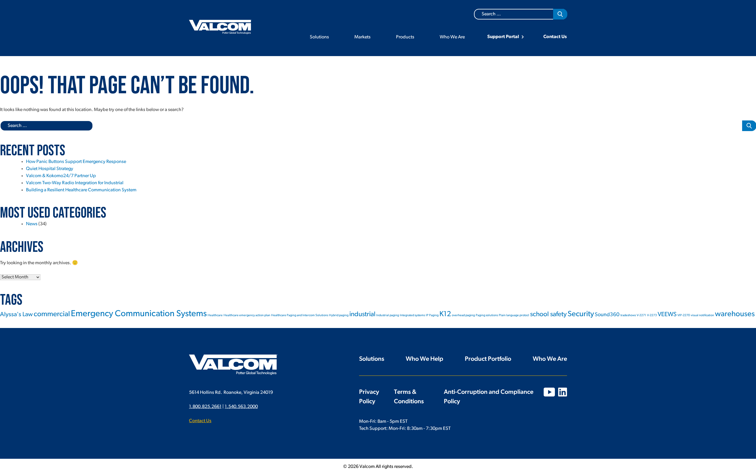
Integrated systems (412, 315)
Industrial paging (387, 315)
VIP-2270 (683, 315)
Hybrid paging (338, 315)
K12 (445, 314)
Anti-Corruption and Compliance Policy (488, 397)
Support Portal (503, 37)
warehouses (735, 314)
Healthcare (215, 315)
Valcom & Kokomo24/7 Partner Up (61, 176)
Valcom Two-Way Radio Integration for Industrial (74, 183)
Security (581, 314)
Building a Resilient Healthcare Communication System (81, 190)
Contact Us (555, 37)
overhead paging (463, 315)
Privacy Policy (369, 397)
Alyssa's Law (16, 314)
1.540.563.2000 (241, 406)
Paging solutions (487, 315)
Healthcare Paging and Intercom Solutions (299, 315)
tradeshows (628, 315)
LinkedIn (562, 392)
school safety (548, 314)
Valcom (220, 27)
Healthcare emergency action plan (247, 315)
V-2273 (652, 315)
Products (405, 37)
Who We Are (452, 37)
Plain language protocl (514, 315)
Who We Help (424, 359)
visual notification (702, 315)
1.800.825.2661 (205, 406)
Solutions (319, 37)
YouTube (549, 392)
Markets (362, 37)
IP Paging (432, 315)
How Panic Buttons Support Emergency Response (76, 161)
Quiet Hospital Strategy (49, 169)
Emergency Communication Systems (139, 314)
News (32, 224)
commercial (52, 314)
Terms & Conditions (409, 397)
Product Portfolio (488, 359)
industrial (362, 314)
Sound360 (607, 315)
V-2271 (641, 315)
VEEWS (667, 314)
